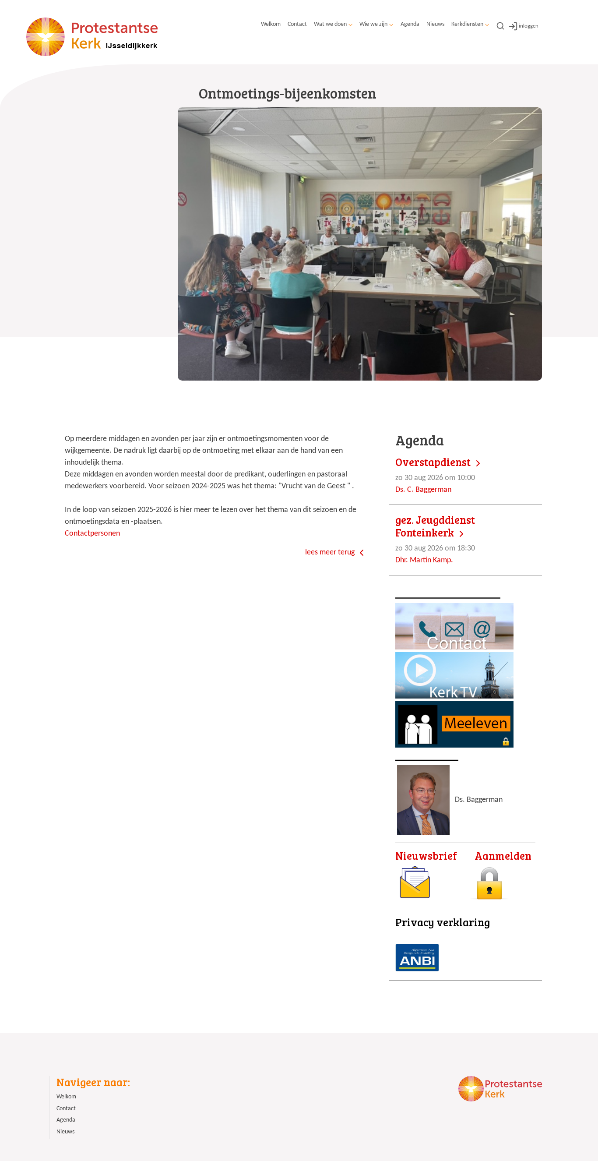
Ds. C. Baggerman (435, 475)
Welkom (271, 24)
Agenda (410, 24)
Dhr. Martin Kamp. (435, 539)
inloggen (528, 26)
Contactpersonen (92, 533)
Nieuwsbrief (426, 855)
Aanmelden (503, 855)
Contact (297, 24)
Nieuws (435, 24)
